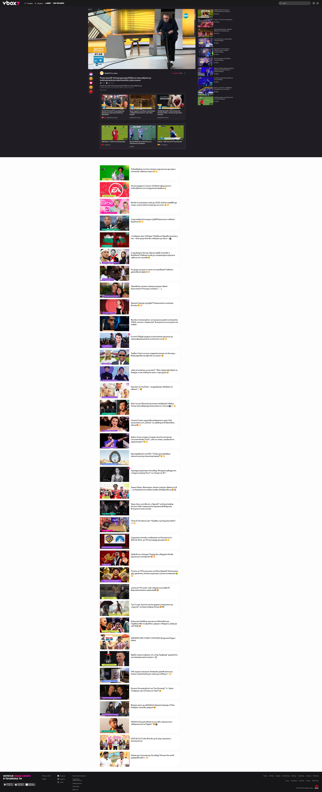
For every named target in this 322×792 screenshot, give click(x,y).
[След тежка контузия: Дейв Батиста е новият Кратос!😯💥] (114, 223)
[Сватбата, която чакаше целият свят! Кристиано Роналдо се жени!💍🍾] (114, 290)
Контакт (301, 780)
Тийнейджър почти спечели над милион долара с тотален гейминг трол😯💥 (153, 170)
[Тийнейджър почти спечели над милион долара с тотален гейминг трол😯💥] (114, 172)
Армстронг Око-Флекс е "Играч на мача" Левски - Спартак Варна (222, 50)
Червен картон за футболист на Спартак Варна (223, 98)
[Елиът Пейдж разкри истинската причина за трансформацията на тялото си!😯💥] (114, 340)
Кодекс (44, 779)
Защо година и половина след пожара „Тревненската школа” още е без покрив (142, 112)
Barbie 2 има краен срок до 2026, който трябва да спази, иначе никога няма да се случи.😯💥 (154, 203)
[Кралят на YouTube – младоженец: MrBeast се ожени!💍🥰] (114, 390)
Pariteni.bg (316, 776)
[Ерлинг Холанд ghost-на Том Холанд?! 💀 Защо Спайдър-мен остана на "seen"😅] (114, 692)
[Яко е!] (91, 74)
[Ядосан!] (91, 91)
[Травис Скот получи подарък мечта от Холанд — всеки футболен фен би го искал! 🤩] (114, 357)
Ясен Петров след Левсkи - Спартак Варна (222, 59)
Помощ (308, 780)
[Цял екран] (192, 67)
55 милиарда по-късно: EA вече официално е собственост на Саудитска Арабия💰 (151, 187)
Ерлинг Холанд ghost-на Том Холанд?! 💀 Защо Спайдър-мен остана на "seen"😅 (152, 689)
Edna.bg (294, 776)
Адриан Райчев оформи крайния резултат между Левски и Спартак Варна (224, 69)
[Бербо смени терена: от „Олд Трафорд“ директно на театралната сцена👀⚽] (114, 658)
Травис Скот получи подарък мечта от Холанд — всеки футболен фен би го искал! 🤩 (153, 354)
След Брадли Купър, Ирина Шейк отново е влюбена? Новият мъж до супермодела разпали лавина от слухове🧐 (153, 255)
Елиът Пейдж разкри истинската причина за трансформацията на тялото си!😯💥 (152, 337)
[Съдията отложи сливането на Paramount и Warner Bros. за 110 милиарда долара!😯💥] (114, 541)
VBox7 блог (315, 780)
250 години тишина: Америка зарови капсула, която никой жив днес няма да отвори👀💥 (152, 672)
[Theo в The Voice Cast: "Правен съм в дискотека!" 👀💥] (114, 524)
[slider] (94, 64)
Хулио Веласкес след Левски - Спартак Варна (223, 39)
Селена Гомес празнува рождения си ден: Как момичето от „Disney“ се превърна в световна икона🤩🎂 (152, 422)
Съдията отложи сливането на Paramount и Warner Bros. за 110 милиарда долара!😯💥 (151, 538)
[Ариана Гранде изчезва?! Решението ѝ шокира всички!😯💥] (114, 306)
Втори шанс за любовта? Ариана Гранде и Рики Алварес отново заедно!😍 (153, 706)
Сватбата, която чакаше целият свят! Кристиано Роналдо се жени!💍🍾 (149, 287)
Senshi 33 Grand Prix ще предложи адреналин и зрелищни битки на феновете (113, 112)
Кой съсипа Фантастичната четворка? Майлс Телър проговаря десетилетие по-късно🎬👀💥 (153, 404)
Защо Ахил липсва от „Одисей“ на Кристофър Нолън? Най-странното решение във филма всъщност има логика (152, 506)
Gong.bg (277, 776)
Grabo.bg (308, 776)
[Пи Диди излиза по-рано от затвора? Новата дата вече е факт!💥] (114, 273)
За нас (287, 780)
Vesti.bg (271, 776)
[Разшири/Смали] (188, 67)
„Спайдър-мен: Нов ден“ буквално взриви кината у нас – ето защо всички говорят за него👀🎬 (154, 237)
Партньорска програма (79, 776)
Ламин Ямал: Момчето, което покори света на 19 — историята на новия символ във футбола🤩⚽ (154, 488)
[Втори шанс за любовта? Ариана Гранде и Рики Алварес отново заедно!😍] (114, 708)
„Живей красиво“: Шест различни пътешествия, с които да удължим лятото (169, 112)
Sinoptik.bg (301, 776)
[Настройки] (192, 12)
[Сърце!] (91, 83)
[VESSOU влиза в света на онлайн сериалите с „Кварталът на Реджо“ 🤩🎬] (114, 725)
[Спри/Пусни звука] (94, 67)
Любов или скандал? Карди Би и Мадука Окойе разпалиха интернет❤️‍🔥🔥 (152, 555)
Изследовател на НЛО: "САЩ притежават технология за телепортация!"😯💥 (150, 455)
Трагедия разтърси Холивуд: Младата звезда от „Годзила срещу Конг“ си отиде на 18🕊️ (153, 471)
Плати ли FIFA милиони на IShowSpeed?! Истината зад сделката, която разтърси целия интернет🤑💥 (154, 573)
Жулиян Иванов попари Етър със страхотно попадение (140, 142)
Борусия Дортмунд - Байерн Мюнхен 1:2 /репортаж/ (223, 30)
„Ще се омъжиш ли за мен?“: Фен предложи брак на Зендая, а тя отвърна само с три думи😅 (154, 371)
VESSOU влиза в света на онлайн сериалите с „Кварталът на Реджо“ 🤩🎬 (151, 723)
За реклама (294, 780)
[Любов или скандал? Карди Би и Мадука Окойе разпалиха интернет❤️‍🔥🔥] (114, 558)
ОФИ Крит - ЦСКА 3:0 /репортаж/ (113, 141)
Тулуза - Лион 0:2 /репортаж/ (223, 19)
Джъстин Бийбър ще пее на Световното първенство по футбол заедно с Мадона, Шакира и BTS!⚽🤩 (154, 623)
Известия (75, 789)
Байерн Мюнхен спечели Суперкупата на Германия (222, 10)
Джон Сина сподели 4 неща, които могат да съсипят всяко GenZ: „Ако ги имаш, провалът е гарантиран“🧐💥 (152, 439)
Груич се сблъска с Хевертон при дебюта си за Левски (223, 88)
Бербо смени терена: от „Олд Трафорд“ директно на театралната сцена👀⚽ (154, 656)
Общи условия (46, 776)
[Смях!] (91, 78)
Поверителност (77, 783)
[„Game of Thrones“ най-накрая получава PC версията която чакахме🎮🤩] (114, 591)
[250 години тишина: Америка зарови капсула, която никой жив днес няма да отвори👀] (114, 675)
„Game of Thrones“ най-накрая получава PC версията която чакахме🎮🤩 (150, 589)
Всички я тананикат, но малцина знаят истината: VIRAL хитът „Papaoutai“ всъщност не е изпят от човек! (154, 322)
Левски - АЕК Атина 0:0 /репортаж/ (169, 141)
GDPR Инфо (75, 786)
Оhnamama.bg (286, 776)
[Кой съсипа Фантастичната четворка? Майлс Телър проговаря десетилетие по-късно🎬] (114, 407)
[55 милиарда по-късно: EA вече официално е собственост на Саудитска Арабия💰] (114, 189)
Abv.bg (265, 776)
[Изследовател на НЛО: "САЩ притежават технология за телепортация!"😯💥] (114, 457)
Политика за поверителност (77, 779)
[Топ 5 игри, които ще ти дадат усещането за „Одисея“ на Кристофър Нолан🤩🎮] (114, 608)
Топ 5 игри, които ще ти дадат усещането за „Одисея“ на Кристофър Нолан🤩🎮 (152, 605)
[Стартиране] (90, 67)
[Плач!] (91, 87)
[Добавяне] (192, 15)
